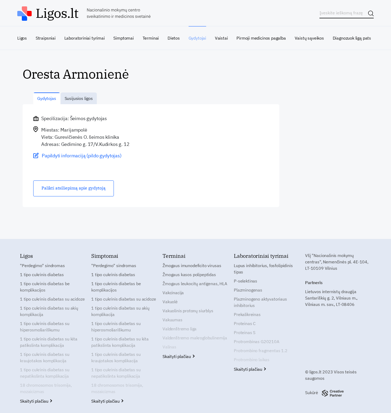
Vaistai (221, 38)
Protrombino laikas (251, 359)
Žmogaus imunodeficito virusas (192, 265)
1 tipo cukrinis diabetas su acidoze (52, 299)
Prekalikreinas (247, 314)
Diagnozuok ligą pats (352, 38)
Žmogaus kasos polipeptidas (189, 274)
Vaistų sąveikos (309, 38)
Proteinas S (244, 332)
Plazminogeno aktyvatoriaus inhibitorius (260, 302)
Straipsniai (46, 38)
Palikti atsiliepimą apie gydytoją (73, 188)
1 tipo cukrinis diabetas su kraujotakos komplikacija (44, 357)
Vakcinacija (173, 292)
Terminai (151, 38)
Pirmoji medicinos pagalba (261, 38)
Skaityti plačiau (34, 401)
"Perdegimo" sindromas (42, 265)
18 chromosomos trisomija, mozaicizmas (46, 388)
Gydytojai (197, 38)
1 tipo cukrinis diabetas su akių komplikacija (49, 311)
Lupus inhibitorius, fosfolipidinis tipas (263, 269)
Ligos (22, 38)
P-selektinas (245, 281)
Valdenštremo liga (180, 328)
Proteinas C (245, 323)
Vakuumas (172, 319)
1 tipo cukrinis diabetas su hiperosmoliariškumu (44, 326)
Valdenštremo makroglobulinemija (195, 337)
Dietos (174, 38)
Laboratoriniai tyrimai (84, 38)
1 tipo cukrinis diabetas (42, 274)
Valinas (169, 346)
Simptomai (123, 38)
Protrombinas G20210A (256, 341)
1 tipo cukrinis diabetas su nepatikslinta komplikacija (44, 373)
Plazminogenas (248, 290)
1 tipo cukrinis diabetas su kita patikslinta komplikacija (48, 342)
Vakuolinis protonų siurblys (188, 310)
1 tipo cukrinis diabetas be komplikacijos (45, 287)
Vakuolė (170, 301)
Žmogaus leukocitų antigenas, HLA (195, 283)
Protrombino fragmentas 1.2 (261, 350)
